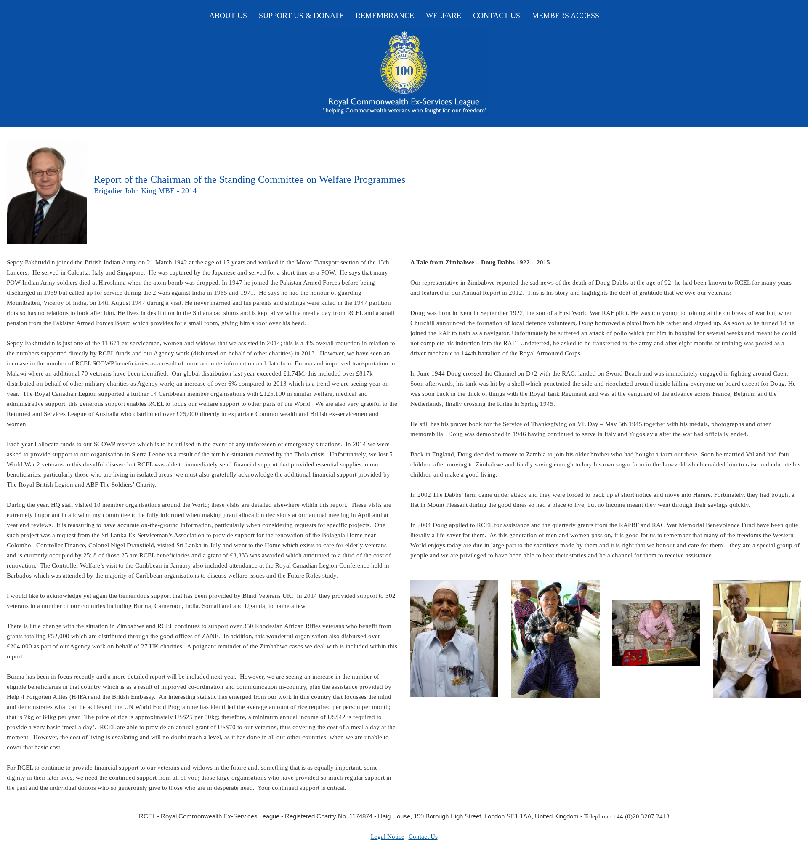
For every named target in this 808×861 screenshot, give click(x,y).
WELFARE (443, 15)
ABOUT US (228, 15)
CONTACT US (496, 15)
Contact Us (423, 836)
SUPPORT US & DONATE (301, 15)
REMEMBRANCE (385, 15)
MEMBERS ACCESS (565, 15)
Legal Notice (387, 836)
